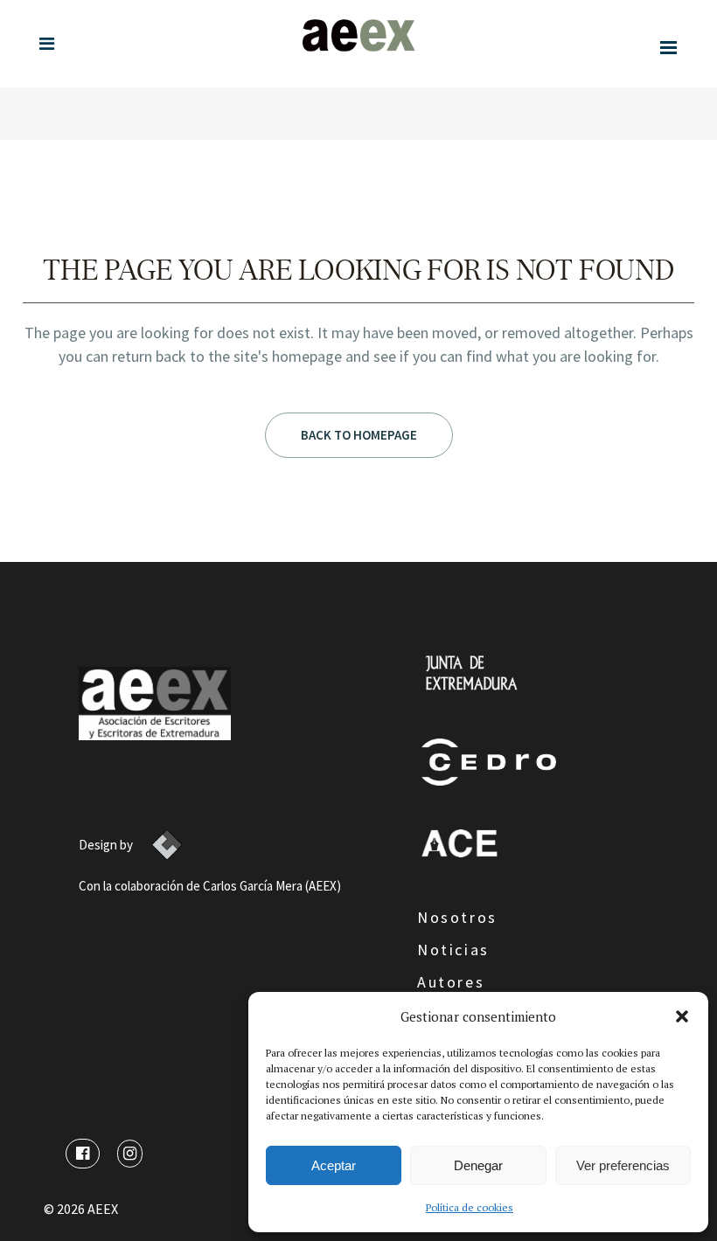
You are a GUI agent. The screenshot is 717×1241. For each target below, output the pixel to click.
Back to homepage (359, 434)
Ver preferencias (623, 1165)
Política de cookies (469, 1207)
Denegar (478, 1165)
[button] (682, 1016)
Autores (450, 982)
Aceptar (333, 1165)
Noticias (453, 949)
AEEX (102, 1208)
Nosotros (457, 917)
